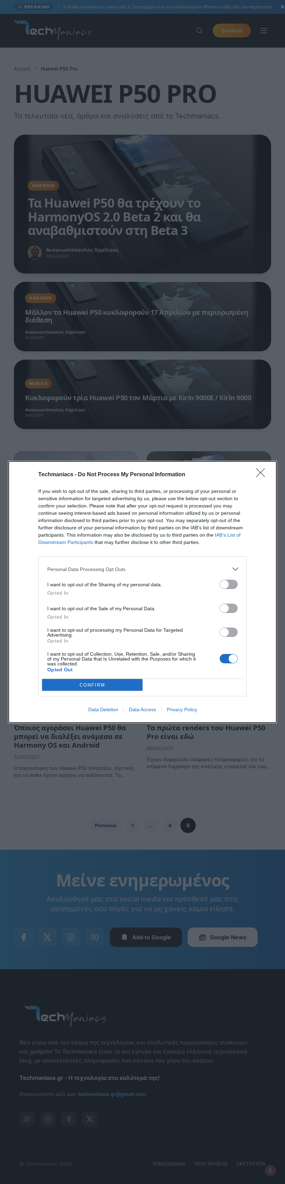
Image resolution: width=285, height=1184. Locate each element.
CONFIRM (92, 685)
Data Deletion (103, 709)
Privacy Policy (182, 709)
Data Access (142, 709)
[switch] (229, 584)
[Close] (262, 474)
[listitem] (142, 569)
